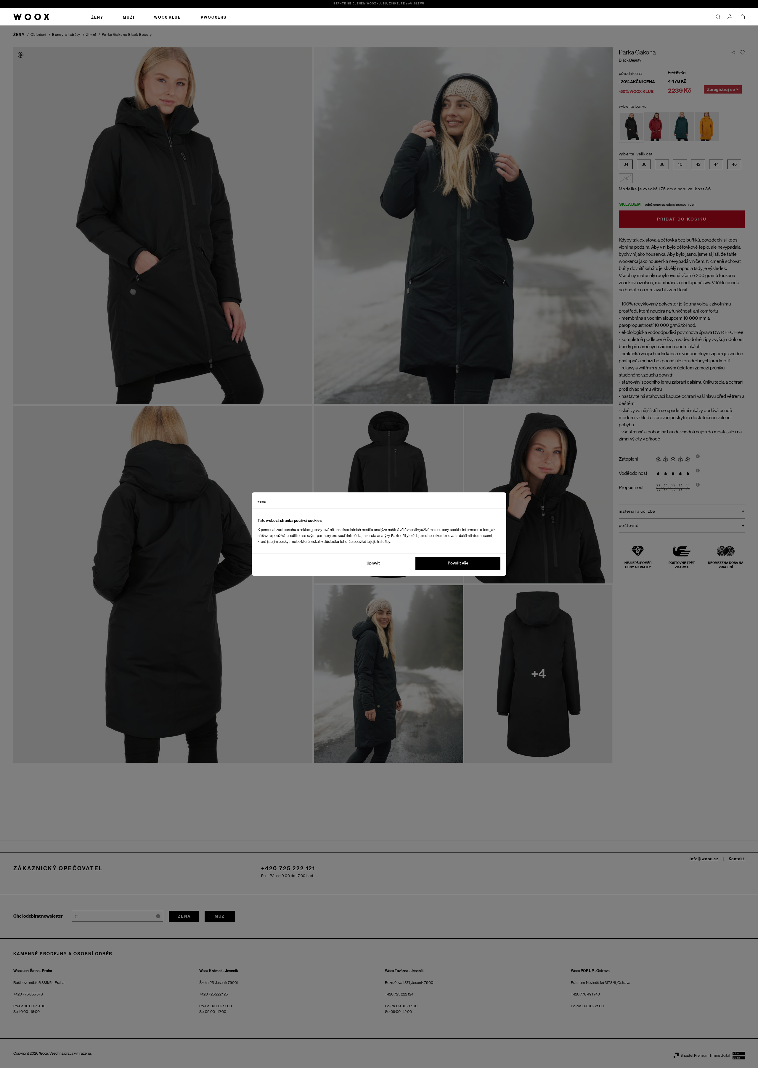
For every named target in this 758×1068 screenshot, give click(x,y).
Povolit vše (458, 563)
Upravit (373, 563)
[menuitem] (97, 16)
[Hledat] (718, 17)
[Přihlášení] (730, 17)
